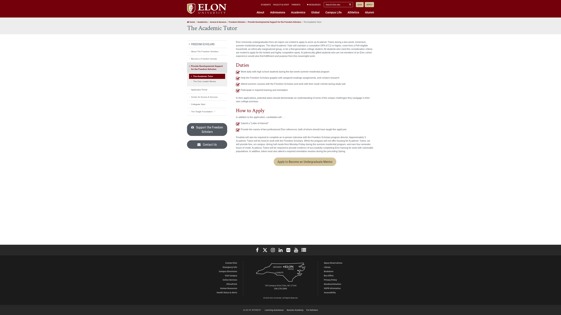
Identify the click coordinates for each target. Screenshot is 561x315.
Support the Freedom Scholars (209, 129)
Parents (296, 4)
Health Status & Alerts (227, 292)
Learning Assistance (274, 310)
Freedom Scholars (203, 44)
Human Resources (228, 288)
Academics (298, 12)
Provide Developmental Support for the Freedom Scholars (207, 67)
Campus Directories (228, 271)
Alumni (369, 12)
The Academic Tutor (203, 76)
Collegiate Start (198, 104)
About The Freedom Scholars (204, 51)
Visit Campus (231, 275)
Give (359, 4)
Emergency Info (230, 267)
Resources (315, 4)
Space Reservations (333, 262)
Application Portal (199, 90)
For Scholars (312, 310)
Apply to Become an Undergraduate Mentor (305, 162)
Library (327, 267)
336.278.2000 (280, 288)
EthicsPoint (231, 284)
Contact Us (209, 144)
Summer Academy (295, 310)
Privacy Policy (330, 279)
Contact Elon (231, 262)
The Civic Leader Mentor (204, 81)
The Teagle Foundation (202, 111)
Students (266, 4)
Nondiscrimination (332, 284)
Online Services (230, 279)
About (260, 12)
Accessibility (330, 292)
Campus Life (333, 12)
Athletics (353, 12)
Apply (369, 4)
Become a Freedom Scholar (204, 59)
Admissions (277, 12)
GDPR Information (332, 288)
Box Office (329, 275)
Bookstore (328, 271)
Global (315, 12)
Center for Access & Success (204, 97)
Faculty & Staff (281, 4)
